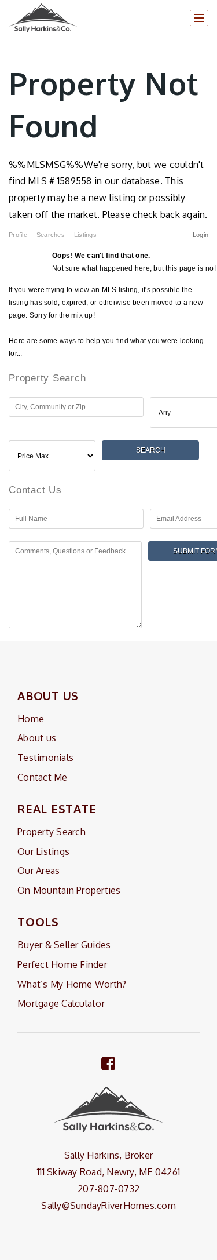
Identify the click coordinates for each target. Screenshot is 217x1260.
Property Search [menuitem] (51, 831)
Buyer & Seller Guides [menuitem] (64, 945)
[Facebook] (108, 1063)
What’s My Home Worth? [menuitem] (71, 984)
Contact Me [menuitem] (42, 777)
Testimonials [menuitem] (45, 757)
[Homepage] (43, 17)
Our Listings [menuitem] (43, 851)
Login (200, 234)
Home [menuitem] (30, 718)
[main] (108, 320)
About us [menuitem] (36, 738)
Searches (50, 234)
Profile (18, 234)
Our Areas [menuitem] (38, 870)
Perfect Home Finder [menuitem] (62, 964)
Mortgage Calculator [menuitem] (61, 1003)
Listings (85, 234)
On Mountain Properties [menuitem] (69, 890)
